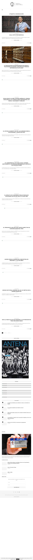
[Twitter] (15, 492)
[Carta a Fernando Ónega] (4, 468)
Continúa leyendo (16, 40)
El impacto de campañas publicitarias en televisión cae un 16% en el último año (16, 196)
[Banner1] (16, 383)
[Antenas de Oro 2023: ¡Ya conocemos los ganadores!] (4, 423)
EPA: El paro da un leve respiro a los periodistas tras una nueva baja (16, 320)
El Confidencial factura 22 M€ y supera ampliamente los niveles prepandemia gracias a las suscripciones (16, 164)
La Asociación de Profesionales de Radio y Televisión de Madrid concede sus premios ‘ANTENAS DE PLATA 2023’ (16, 67)
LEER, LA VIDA (10, 472)
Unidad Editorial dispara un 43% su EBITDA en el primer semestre (16, 291)
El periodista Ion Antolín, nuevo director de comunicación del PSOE (16, 228)
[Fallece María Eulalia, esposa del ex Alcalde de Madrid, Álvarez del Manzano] (4, 413)
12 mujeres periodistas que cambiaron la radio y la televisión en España (19, 403)
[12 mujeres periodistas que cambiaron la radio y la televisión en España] (4, 404)
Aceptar (18, 559)
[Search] (30, 10)
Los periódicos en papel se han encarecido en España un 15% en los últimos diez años (19, 418)
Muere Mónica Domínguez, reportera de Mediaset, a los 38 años (16, 260)
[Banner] (16, 387)
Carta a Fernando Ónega (12, 467)
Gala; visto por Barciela (16, 35)
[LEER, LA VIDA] (4, 473)
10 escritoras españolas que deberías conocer (15, 407)
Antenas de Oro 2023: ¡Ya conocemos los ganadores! (17, 422)
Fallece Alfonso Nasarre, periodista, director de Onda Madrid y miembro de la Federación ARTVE (18, 463)
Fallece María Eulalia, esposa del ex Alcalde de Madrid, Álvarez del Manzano (19, 413)
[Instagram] (17, 492)
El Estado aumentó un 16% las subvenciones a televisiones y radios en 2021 (16, 132)
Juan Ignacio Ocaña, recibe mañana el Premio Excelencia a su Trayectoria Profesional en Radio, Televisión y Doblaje (16, 99)
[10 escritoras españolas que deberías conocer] (4, 409)
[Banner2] (16, 385)
